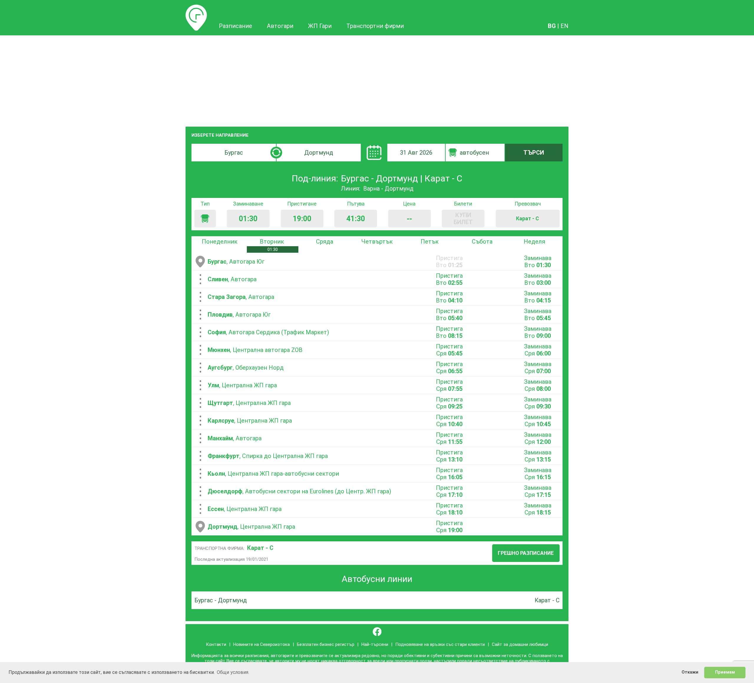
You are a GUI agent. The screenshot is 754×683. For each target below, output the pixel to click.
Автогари (280, 25)
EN (564, 25)
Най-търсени (374, 644)
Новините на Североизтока (261, 644)
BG (552, 25)
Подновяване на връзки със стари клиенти (440, 644)
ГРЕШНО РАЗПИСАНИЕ (526, 553)
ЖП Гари (320, 25)
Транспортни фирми (375, 25)
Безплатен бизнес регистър (325, 644)
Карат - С (260, 547)
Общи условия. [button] (233, 672)
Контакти (216, 644)
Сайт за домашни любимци (520, 644)
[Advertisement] (377, 79)
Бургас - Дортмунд (220, 600)
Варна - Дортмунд (388, 188)
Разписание (196, 7)
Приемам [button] (725, 672)
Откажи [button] (690, 672)
